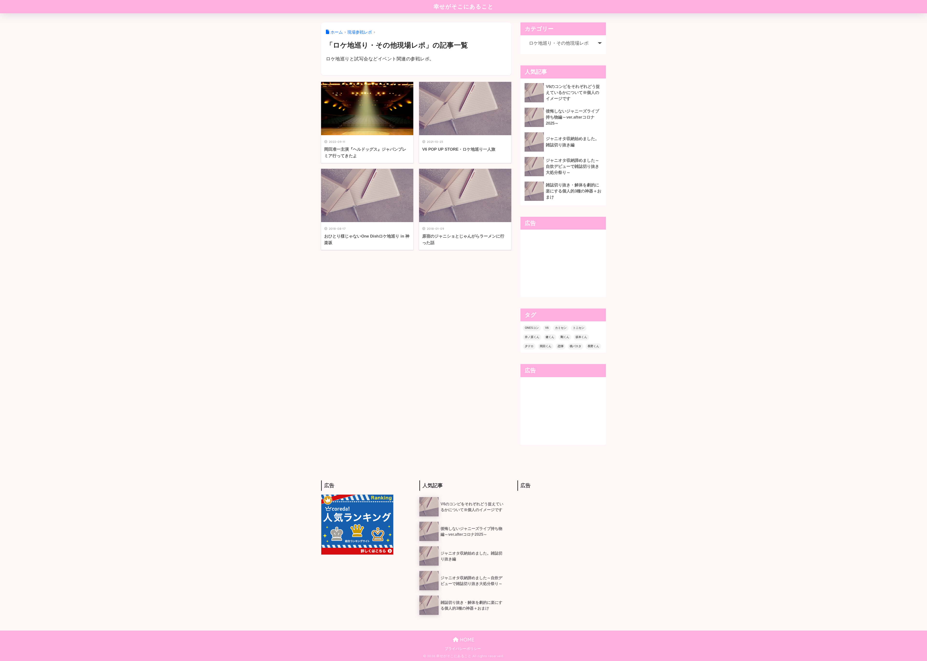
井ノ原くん (532, 337)
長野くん (593, 346)
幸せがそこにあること (464, 6)
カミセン (561, 328)
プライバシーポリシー (463, 649)
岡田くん (545, 346)
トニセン (578, 328)
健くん (550, 337)
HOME (466, 640)
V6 (547, 328)
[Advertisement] (563, 263)
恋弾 (560, 346)
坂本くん (581, 337)
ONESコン (532, 328)
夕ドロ (529, 346)
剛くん (565, 337)
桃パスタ (575, 346)
